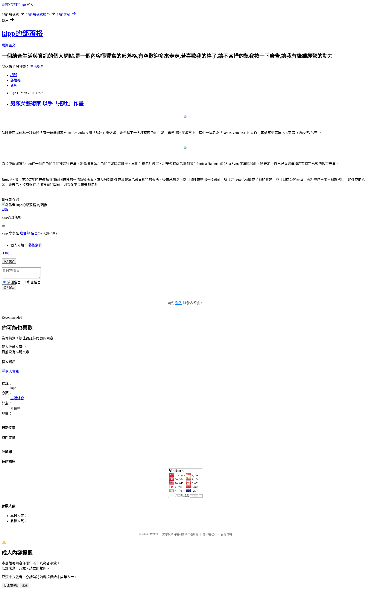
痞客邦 (25, 233)
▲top (5, 253)
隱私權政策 (210, 534)
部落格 (15, 80)
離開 (24, 585)
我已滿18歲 (10, 585)
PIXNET (153, 534)
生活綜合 (37, 66)
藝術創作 (35, 245)
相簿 (13, 75)
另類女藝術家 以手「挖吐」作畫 (47, 103)
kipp (5, 209)
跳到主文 (8, 45)
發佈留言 (9, 287)
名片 (13, 85)
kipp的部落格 (22, 33)
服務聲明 (226, 534)
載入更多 (9, 261)
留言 (34, 233)
